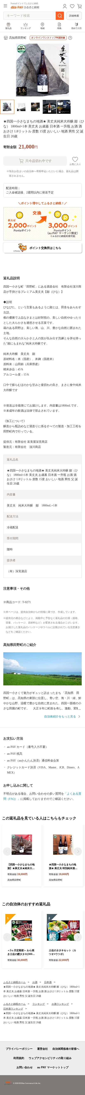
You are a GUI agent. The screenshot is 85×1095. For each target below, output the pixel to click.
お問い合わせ (25, 1067)
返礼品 (8, 28)
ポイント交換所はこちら (45, 247)
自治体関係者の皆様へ (65, 1048)
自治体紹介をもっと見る (60, 716)
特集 (59, 28)
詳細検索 (74, 15)
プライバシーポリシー (19, 1048)
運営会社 (42, 1048)
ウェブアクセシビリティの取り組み (50, 1058)
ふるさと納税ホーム (14, 982)
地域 (42, 28)
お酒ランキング (60, 1004)
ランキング (25, 28)
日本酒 (48, 982)
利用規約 (18, 1058)
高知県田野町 (17, 37)
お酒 (34, 982)
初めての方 (76, 28)
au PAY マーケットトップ (52, 1067)
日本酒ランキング (13, 1008)
